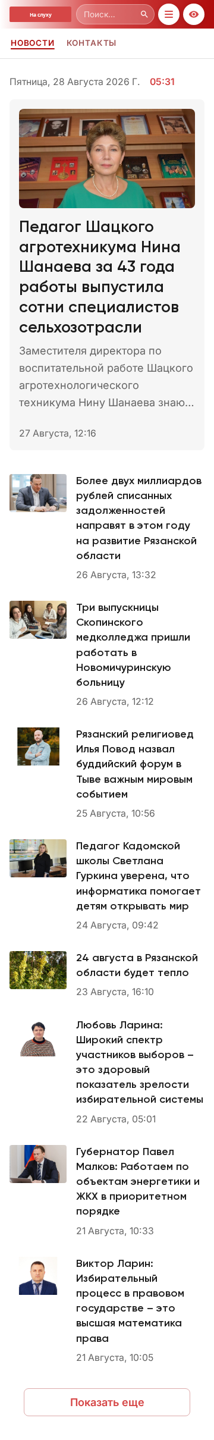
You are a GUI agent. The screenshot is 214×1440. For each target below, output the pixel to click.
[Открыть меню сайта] (169, 14)
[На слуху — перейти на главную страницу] (40, 14)
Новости (33, 43)
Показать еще (107, 1402)
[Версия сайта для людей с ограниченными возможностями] (193, 14)
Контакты (92, 43)
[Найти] (144, 14)
